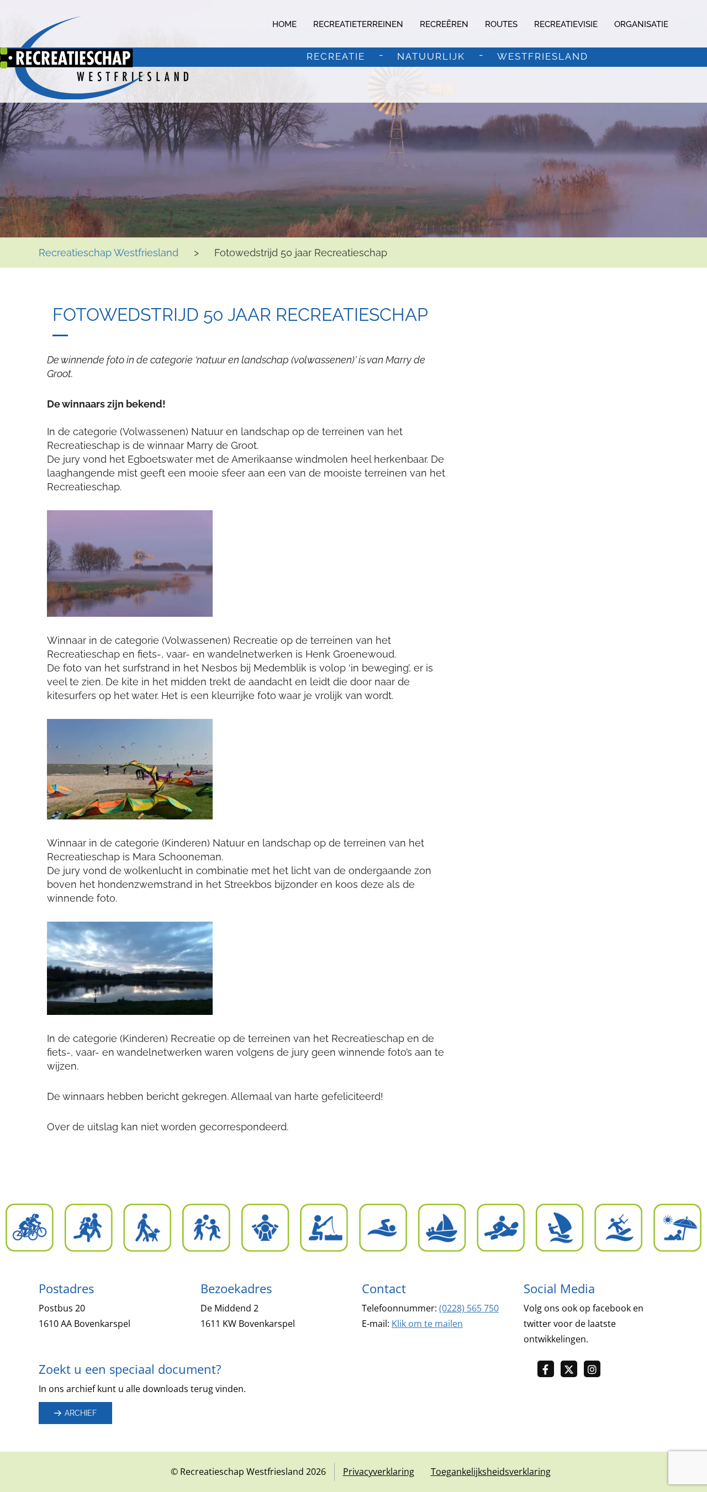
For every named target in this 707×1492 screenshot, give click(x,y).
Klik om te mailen (427, 1324)
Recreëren (444, 24)
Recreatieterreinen (358, 24)
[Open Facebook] (549, 1369)
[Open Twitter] (572, 1369)
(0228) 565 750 (469, 1308)
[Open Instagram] (595, 1369)
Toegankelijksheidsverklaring (491, 1471)
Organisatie (641, 24)
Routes (501, 24)
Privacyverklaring (378, 1471)
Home (284, 24)
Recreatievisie (566, 24)
